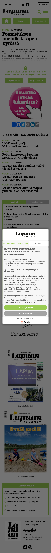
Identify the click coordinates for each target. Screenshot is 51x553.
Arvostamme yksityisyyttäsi (15, 243)
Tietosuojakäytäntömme (25, 318)
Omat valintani (25, 313)
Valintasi (38, 243)
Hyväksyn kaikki (25, 308)
